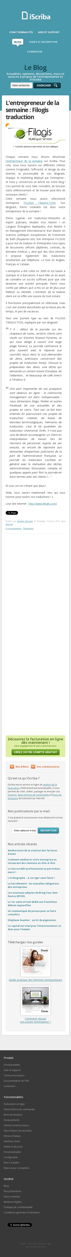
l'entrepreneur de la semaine (24, 161)
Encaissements (12, 1120)
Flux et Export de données (18, 1130)
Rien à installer (11, 1162)
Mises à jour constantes (16, 1168)
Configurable (11, 1157)
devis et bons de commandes (33, 794)
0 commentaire (13, 528)
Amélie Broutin (25, 521)
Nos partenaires (12, 1191)
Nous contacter (12, 1196)
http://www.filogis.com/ (43, 503)
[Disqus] (35, 581)
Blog (6, 1186)
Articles (9, 524)
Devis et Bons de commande (19, 1109)
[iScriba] (36, 19)
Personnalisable (12, 1152)
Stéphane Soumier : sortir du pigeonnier (32, 920)
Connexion (9, 1086)
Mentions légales (13, 1202)
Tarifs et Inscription (14, 1075)
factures (12, 794)
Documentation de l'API (16, 1080)
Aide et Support (12, 1070)
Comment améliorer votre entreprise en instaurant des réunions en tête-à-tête (32, 861)
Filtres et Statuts (12, 1136)
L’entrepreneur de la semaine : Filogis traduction (32, 110)
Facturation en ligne (14, 1104)
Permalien (28, 528)
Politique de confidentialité (18, 1207)
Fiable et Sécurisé (13, 1146)
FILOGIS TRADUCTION (40, 203)
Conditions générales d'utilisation (22, 1212)
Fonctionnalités (12, 1064)
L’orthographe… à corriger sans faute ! (31, 878)
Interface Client (12, 1141)
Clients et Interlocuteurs (16, 1125)
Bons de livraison (13, 1114)
